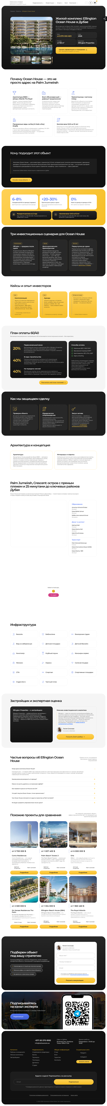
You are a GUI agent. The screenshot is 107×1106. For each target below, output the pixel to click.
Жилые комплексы (16, 1055)
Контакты (57, 1060)
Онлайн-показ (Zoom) (20, 180)
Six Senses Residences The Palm (22, 911)
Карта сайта (74, 1095)
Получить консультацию (74, 980)
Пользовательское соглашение (59, 1095)
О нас (56, 1052)
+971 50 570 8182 (43, 1040)
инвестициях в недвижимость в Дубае (71, 723)
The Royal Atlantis (78, 910)
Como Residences (19, 856)
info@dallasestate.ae (42, 1043)
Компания (72, 3)
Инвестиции (50, 3)
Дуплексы (35, 1062)
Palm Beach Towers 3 (50, 856)
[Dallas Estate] (5, 3)
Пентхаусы (36, 1060)
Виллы (34, 1055)
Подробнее (24, 872)
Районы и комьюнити (17, 1052)
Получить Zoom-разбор (74, 737)
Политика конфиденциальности (38, 1095)
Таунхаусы (35, 1057)
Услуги (59, 3)
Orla (72, 856)
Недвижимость (38, 3)
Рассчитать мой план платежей (52, 382)
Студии (34, 1065)
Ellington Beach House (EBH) (53, 910)
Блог (66, 3)
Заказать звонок (84, 1061)
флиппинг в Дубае (85, 265)
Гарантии (57, 1057)
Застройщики (15, 1057)
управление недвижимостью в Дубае (79, 425)
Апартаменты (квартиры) (40, 1052)
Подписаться (18, 1017)
